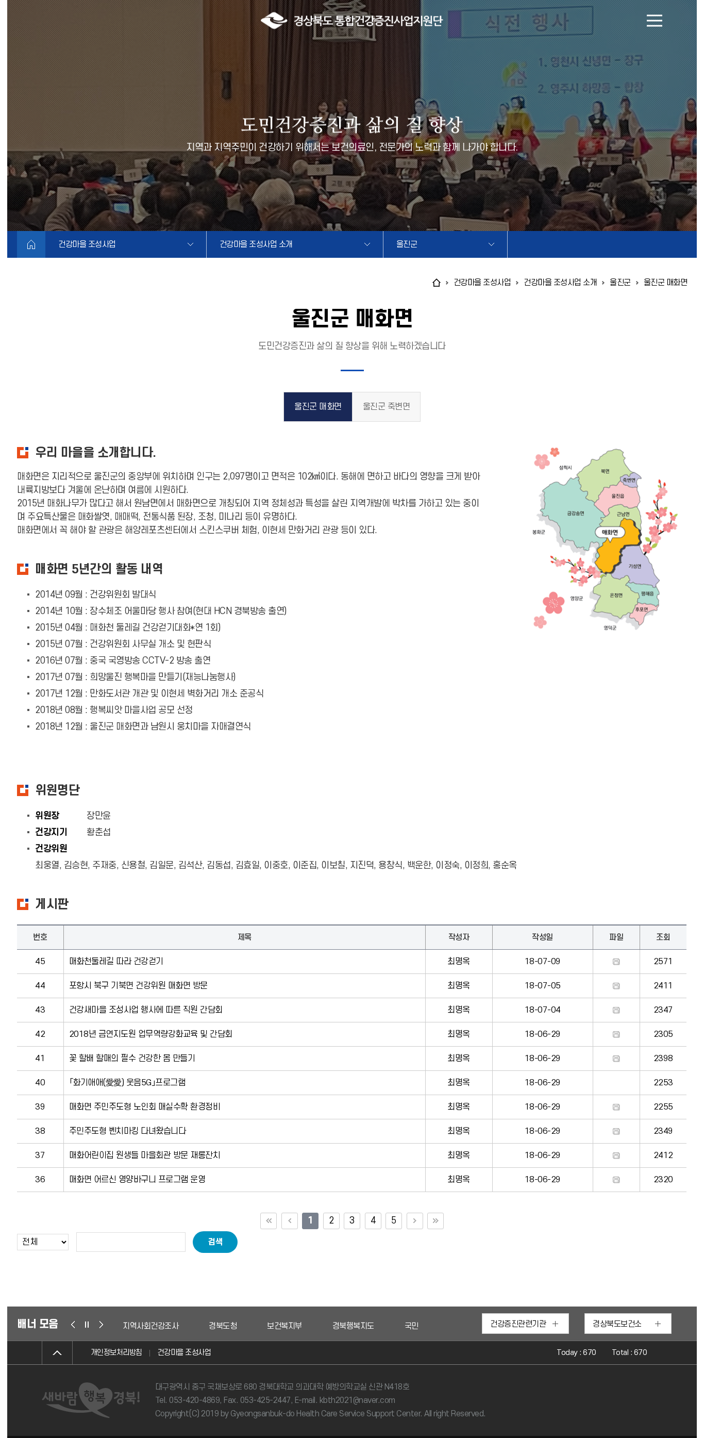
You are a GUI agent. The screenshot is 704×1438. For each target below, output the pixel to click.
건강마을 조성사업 (87, 244)
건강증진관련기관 (518, 1324)
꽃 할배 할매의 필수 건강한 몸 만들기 (132, 1058)
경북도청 (136, 1326)
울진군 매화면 (318, 406)
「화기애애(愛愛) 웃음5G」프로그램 (127, 1082)
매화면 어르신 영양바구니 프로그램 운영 (137, 1179)
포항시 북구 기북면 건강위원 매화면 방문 (138, 985)
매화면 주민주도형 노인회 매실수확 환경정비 (145, 1107)
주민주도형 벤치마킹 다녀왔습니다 (127, 1131)
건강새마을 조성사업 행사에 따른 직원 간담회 (146, 1010)
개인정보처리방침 (116, 1352)
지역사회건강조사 (418, 1326)
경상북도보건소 (617, 1324)
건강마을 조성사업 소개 (256, 244)
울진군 (406, 244)
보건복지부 (198, 1326)
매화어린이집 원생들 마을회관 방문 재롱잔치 (145, 1155)
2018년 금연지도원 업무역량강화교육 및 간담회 (150, 1034)
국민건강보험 (339, 1326)
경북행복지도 (267, 1326)
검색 (215, 1242)
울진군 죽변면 (386, 406)
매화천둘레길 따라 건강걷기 (116, 961)
